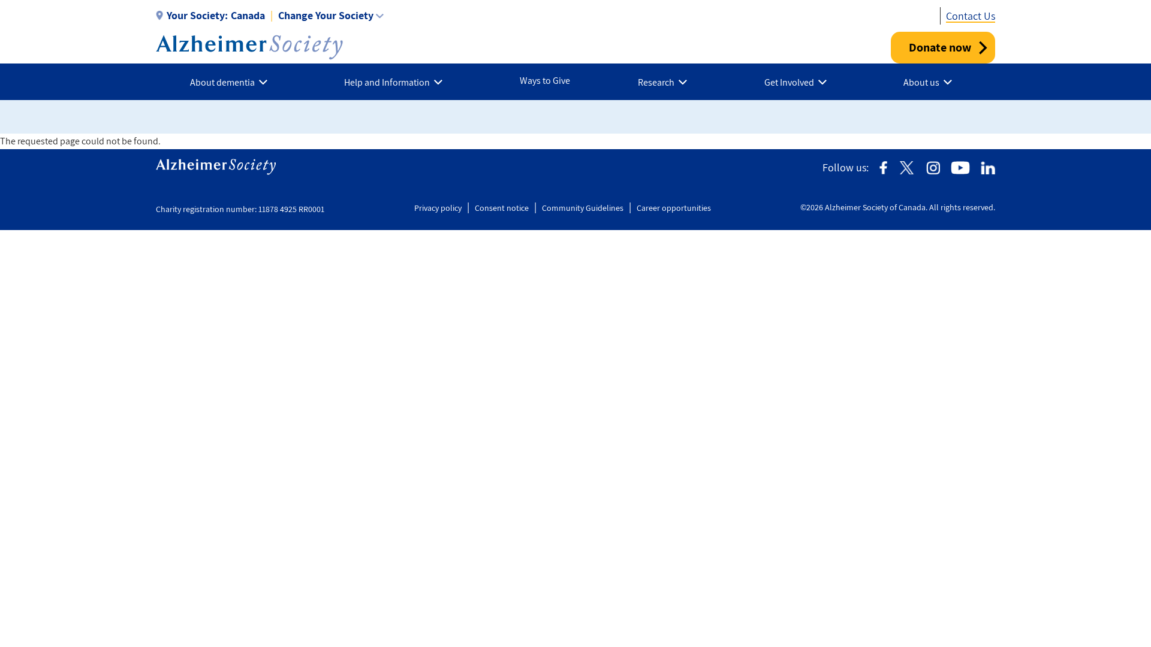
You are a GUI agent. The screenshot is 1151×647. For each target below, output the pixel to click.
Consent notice (502, 207)
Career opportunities (674, 207)
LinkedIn (988, 168)
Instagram (933, 168)
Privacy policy (438, 207)
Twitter (906, 168)
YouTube (960, 168)
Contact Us (970, 16)
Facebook (883, 168)
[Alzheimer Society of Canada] (249, 47)
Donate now (940, 47)
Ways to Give (545, 80)
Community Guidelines (582, 207)
